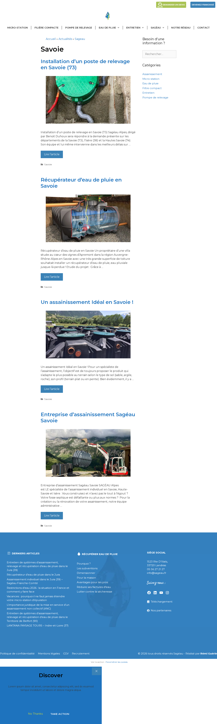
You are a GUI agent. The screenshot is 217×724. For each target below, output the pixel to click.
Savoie (48, 164)
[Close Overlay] (96, 671)
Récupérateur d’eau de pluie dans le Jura (33, 574)
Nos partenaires (161, 610)
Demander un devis (174, 5)
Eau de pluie (107, 27)
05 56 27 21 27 (156, 569)
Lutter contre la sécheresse (94, 591)
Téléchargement (161, 601)
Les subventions (87, 568)
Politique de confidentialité (17, 653)
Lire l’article (52, 154)
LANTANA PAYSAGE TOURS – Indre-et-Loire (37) (37, 625)
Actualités (65, 39)
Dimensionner (86, 573)
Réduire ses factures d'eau (94, 587)
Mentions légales (49, 653)
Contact (203, 27)
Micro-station (17, 27)
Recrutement (81, 653)
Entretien (133, 27)
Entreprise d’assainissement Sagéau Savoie (88, 417)
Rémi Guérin (208, 653)
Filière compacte (46, 27)
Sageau (80, 39)
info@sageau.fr (156, 573)
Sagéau (156, 27)
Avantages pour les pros (92, 582)
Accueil (51, 39)
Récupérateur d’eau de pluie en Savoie (81, 183)
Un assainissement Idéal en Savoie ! (87, 302)
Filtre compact (152, 88)
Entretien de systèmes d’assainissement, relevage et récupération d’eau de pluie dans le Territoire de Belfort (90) (37, 617)
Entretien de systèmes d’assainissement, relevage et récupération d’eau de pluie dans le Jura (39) (37, 566)
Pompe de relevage (78, 27)
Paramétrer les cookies (116, 662)
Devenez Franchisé (203, 5)
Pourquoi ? (84, 563)
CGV (65, 653)
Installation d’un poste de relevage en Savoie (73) (85, 64)
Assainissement (152, 74)
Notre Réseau (181, 27)
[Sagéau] (108, 16)
